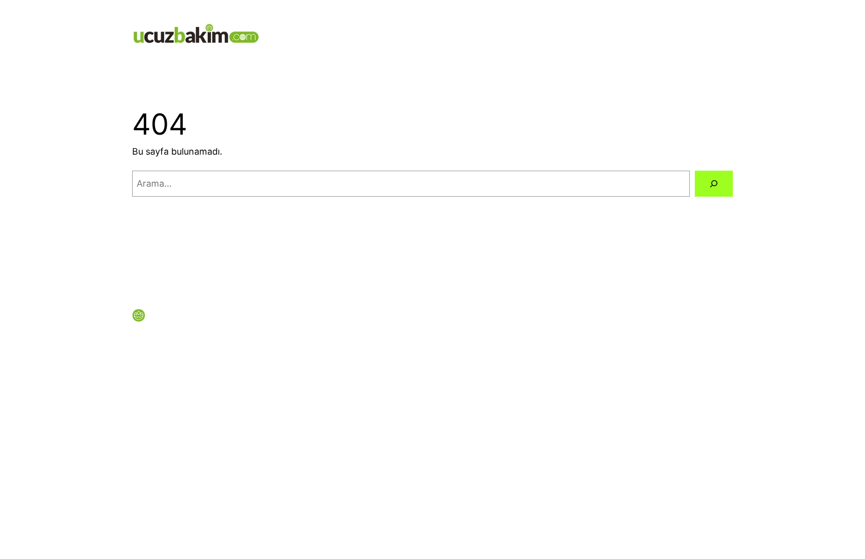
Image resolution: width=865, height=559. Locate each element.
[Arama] (714, 184)
